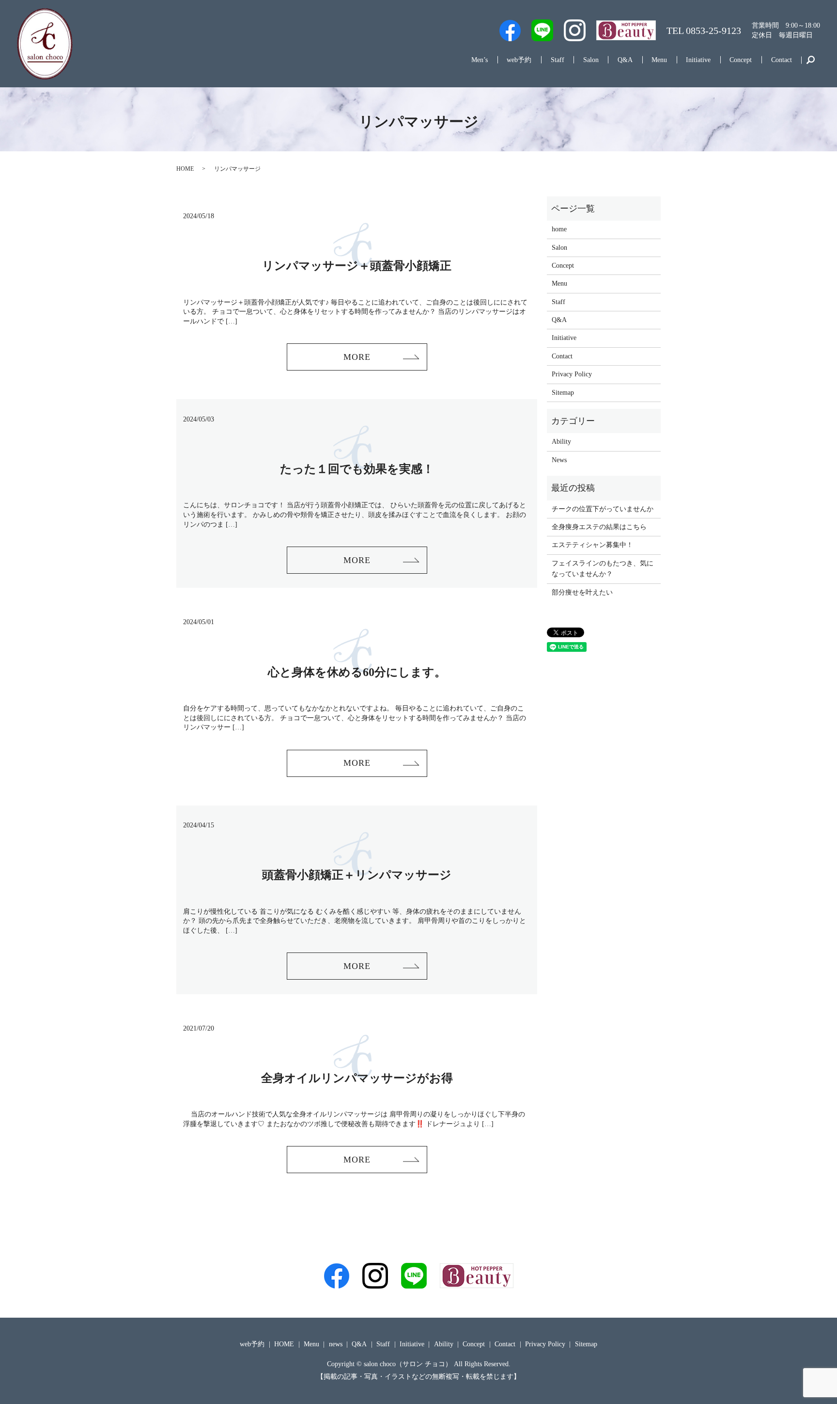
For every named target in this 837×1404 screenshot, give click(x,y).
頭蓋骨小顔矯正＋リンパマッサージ (356, 875)
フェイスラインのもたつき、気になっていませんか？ (602, 569)
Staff (557, 60)
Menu (659, 60)
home (559, 229)
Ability (561, 441)
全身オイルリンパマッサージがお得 (357, 1078)
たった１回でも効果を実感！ (357, 469)
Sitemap (563, 392)
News (559, 460)
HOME (185, 168)
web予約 (519, 60)
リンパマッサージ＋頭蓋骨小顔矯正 (356, 265)
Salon (591, 60)
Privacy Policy (572, 374)
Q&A (625, 60)
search (810, 60)
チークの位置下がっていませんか (602, 509)
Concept (740, 60)
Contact (781, 60)
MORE (357, 357)
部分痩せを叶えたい (582, 592)
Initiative (698, 60)
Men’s (479, 60)
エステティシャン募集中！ (592, 545)
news (335, 1344)
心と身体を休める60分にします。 (357, 672)
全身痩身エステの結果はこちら (599, 527)
